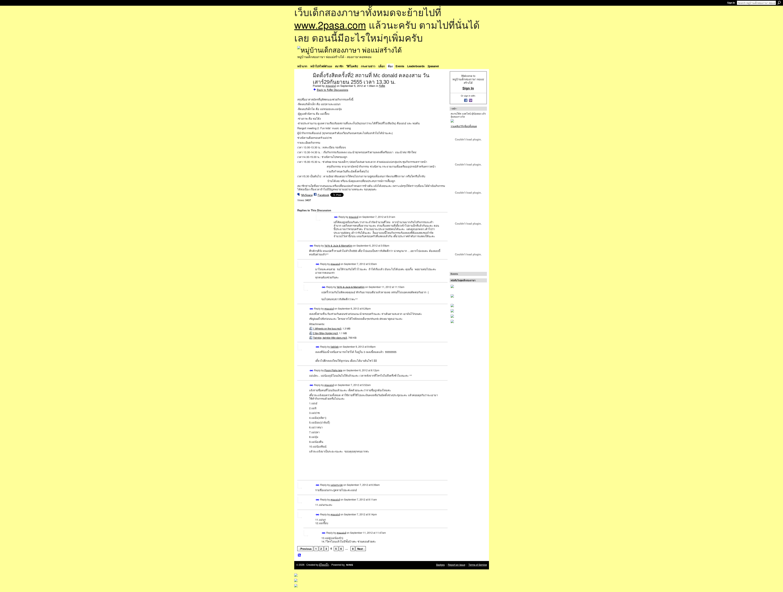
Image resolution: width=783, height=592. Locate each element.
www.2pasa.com (330, 25)
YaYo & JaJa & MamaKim (338, 245)
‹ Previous (305, 549)
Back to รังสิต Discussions (332, 90)
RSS (299, 555)
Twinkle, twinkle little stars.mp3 (330, 338)
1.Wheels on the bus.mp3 (327, 328)
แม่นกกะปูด (337, 484)
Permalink (336, 217)
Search (779, 2)
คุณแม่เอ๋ (331, 86)
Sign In (731, 2)
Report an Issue (456, 565)
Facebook (323, 195)
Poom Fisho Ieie (333, 370)
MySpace (307, 195)
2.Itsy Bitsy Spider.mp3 (325, 333)
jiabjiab (335, 346)
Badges (440, 565)
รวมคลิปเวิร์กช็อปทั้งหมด (464, 126)
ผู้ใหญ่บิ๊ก (324, 565)
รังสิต (382, 86)
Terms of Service (477, 565)
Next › (360, 549)
